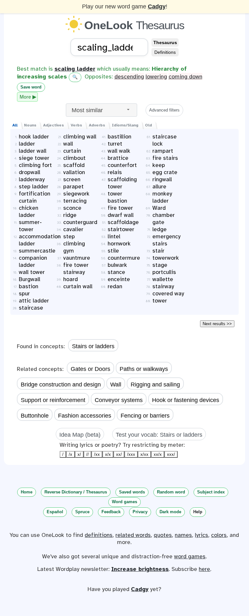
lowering (156, 76)
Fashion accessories (84, 415)
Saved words (132, 492)
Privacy (140, 511)
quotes (163, 535)
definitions (99, 535)
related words (133, 535)
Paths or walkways (144, 369)
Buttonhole (35, 415)
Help (197, 511)
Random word (171, 492)
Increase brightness (140, 569)
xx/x (158, 454)
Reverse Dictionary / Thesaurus (75, 492)
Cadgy (157, 6)
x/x (108, 454)
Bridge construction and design (61, 384)
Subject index (211, 492)
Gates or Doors (90, 369)
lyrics (201, 535)
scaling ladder (74, 68)
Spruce (82, 511)
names (183, 535)
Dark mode (170, 511)
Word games (124, 501)
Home (26, 492)
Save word (31, 87)
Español (55, 511)
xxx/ (171, 454)
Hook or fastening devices (185, 400)
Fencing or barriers (145, 415)
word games (190, 556)
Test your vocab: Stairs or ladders (159, 435)
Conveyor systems (119, 400)
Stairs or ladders (93, 346)
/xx (97, 454)
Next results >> (217, 323)
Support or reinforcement (53, 400)
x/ (79, 454)
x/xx (144, 454)
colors (219, 535)
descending (129, 76)
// (87, 454)
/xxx (131, 454)
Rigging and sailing (155, 384)
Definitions (165, 52)
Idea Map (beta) (80, 435)
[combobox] (101, 110)
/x (70, 454)
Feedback (111, 511)
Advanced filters (164, 110)
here (204, 569)
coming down (185, 76)
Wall (115, 384)
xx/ (119, 454)
